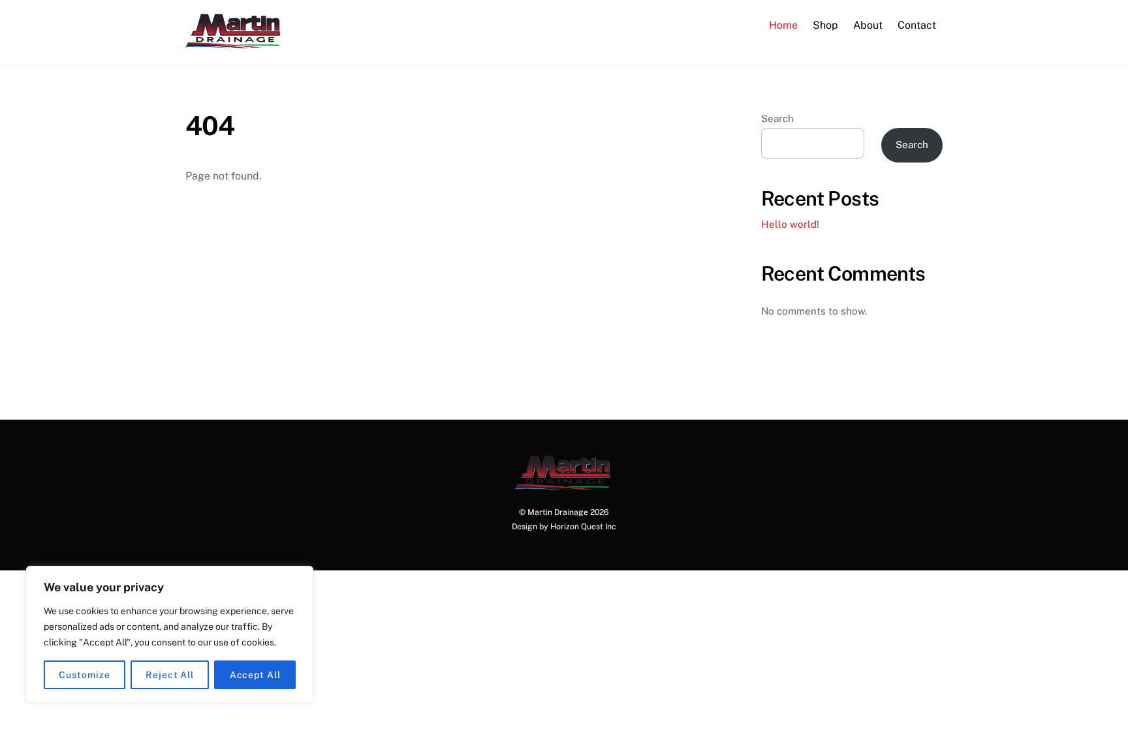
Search (777, 118)
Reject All (170, 675)
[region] (169, 634)
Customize (84, 675)
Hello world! (790, 224)
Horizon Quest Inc (583, 526)
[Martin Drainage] (234, 41)
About (868, 25)
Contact (917, 25)
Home (783, 25)
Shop (825, 25)
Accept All (255, 675)
